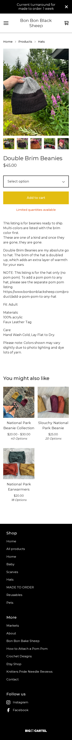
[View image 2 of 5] (22, 143)
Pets (9, 603)
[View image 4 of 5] (49, 143)
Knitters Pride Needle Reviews (29, 671)
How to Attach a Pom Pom (27, 649)
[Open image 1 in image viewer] (36, 92)
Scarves (12, 572)
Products (25, 41)
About (11, 633)
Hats (41, 41)
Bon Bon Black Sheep (36, 23)
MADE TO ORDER (20, 587)
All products (15, 549)
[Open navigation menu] (6, 23)
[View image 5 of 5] (63, 143)
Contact (12, 679)
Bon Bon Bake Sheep (23, 641)
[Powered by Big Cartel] (36, 731)
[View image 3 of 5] (36, 143)
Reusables (14, 595)
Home (8, 41)
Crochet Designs (19, 656)
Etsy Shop (13, 664)
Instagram (20, 702)
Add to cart (36, 198)
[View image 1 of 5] (8, 143)
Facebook (20, 710)
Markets (12, 625)
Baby (10, 564)
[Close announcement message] (66, 7)
